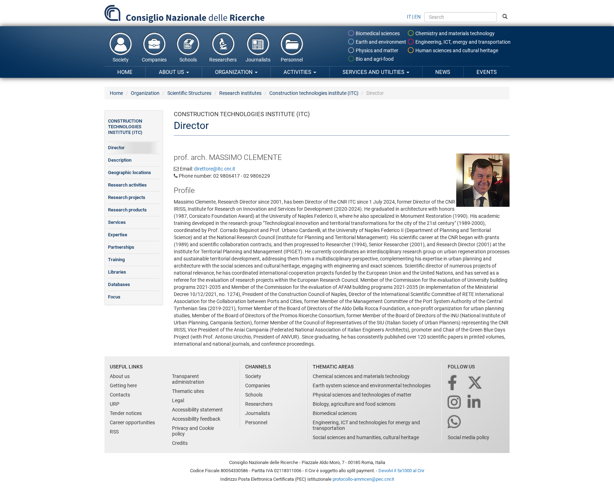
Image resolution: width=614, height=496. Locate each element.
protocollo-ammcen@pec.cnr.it (363, 479)
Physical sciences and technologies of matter (362, 395)
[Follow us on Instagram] (455, 403)
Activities (298, 72)
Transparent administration (188, 379)
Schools (188, 60)
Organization (234, 72)
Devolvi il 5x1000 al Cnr (401, 470)
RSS (114, 432)
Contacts (120, 395)
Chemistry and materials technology (454, 33)
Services (117, 222)
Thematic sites (188, 391)
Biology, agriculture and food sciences (354, 404)
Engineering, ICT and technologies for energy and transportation (366, 425)
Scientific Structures (189, 93)
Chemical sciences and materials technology (361, 376)
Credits (180, 443)
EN (417, 17)
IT (409, 17)
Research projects (126, 197)
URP (114, 404)
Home (125, 72)
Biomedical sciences (377, 33)
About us (172, 72)
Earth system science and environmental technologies (372, 385)
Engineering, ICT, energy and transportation (462, 42)
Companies (154, 60)
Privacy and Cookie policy (193, 431)
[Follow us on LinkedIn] (475, 403)
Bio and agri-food (374, 59)
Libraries (117, 272)
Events (486, 72)
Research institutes (240, 93)
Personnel (292, 60)
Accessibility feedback (196, 419)
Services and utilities (374, 72)
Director (116, 147)
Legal (178, 400)
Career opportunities (132, 422)
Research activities (127, 185)
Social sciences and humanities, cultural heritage (366, 437)
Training (116, 259)
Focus (114, 297)
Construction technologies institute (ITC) (314, 93)
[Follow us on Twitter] (476, 383)
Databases (119, 284)
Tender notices (126, 413)
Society (121, 60)
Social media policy (468, 437)
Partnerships (121, 247)
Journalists (258, 60)
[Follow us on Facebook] (453, 383)
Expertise (117, 234)
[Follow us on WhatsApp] (455, 422)
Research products (127, 209)
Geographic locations (129, 172)
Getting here (123, 385)
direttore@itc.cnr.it (214, 169)
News (442, 72)
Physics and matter (376, 50)
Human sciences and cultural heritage (456, 50)
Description (119, 160)
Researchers (223, 60)
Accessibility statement (197, 410)
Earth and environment (380, 42)
